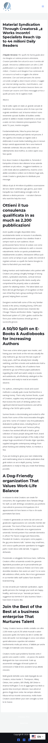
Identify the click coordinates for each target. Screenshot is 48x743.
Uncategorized (9, 50)
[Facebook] (18, 739)
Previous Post (24, 717)
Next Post (24, 723)
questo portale (9, 708)
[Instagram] (24, 739)
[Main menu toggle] (43, 6)
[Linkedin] (29, 739)
